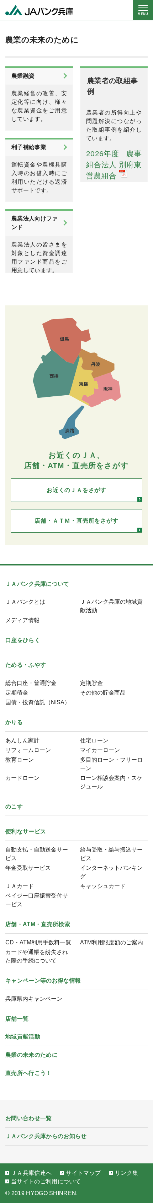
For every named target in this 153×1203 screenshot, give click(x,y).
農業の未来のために (31, 1055)
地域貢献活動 (22, 1037)
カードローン (22, 778)
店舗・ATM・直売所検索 (37, 924)
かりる (14, 722)
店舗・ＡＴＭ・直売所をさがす (76, 521)
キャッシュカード (103, 886)
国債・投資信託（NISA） (37, 702)
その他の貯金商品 (103, 693)
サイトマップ (83, 1173)
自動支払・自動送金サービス (36, 854)
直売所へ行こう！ (28, 1073)
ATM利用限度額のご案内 (111, 942)
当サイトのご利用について (46, 1181)
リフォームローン (28, 750)
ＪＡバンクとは (25, 602)
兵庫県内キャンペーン (33, 999)
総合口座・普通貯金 (31, 683)
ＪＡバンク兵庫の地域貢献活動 (111, 606)
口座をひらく (22, 640)
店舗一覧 (16, 1019)
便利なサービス (25, 831)
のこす (14, 806)
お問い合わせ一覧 (28, 1118)
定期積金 (16, 693)
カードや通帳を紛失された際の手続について (36, 956)
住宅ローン (94, 740)
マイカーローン (100, 750)
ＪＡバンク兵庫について (37, 584)
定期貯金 (91, 683)
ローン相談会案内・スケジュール (111, 782)
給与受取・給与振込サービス (111, 854)
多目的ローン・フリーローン (111, 764)
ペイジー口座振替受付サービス (36, 900)
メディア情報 (22, 620)
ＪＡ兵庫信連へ (31, 1173)
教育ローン (19, 760)
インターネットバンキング (111, 872)
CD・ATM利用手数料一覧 (38, 942)
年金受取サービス (28, 868)
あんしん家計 (22, 740)
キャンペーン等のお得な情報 (43, 981)
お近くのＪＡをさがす (76, 490)
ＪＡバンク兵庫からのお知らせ (45, 1136)
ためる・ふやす (25, 665)
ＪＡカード (19, 886)
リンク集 (126, 1173)
